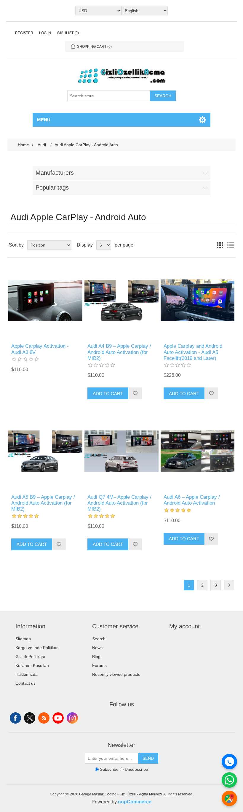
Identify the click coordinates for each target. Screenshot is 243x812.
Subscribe (109, 769)
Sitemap (23, 638)
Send (148, 758)
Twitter (29, 718)
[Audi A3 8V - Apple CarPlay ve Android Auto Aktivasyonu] (45, 300)
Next (229, 585)
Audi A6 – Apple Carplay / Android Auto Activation (192, 500)
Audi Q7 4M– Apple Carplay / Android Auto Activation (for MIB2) (119, 503)
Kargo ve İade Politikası (37, 647)
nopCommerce (134, 801)
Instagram (72, 718)
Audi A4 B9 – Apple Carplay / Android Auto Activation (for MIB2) (119, 352)
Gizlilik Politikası (30, 656)
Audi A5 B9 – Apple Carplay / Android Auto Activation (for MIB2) (43, 503)
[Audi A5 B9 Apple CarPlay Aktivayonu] (45, 451)
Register (24, 33)
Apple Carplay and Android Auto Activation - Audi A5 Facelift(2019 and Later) (193, 352)
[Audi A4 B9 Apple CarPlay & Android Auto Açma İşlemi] (121, 300)
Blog (96, 656)
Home (23, 144)
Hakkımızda (26, 674)
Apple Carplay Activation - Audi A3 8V (40, 349)
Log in (45, 33)
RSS (43, 718)
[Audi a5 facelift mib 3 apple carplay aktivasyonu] (197, 300)
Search (162, 95)
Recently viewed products (116, 674)
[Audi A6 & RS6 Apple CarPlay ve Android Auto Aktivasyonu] (197, 451)
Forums (99, 665)
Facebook (15, 718)
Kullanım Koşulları (32, 665)
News (97, 647)
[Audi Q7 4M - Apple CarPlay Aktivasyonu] (121, 451)
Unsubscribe (136, 769)
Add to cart (108, 393)
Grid (219, 245)
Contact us (25, 683)
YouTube (58, 718)
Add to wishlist (135, 393)
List (230, 245)
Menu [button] (43, 119)
